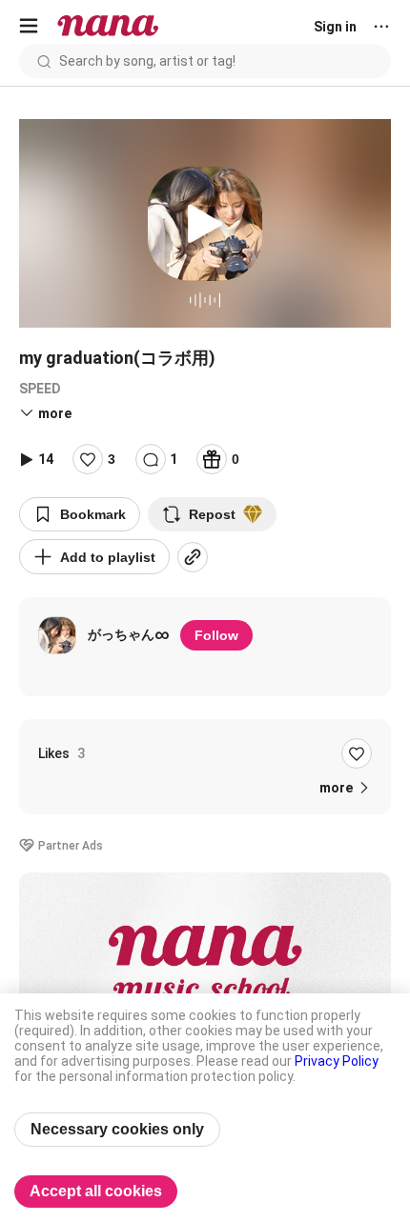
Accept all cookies (96, 1191)
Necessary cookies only (117, 1129)
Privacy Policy (337, 1061)
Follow (216, 635)
